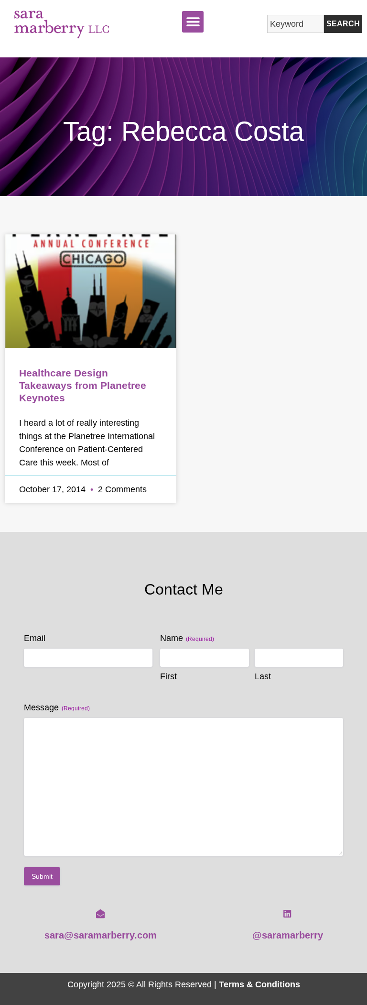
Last (263, 676)
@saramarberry (287, 935)
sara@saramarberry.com (100, 935)
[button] (193, 22)
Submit (42, 876)
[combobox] (295, 24)
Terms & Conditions (259, 984)
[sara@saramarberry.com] (100, 913)
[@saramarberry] (287, 913)
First (168, 676)
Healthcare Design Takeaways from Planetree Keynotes (82, 385)
